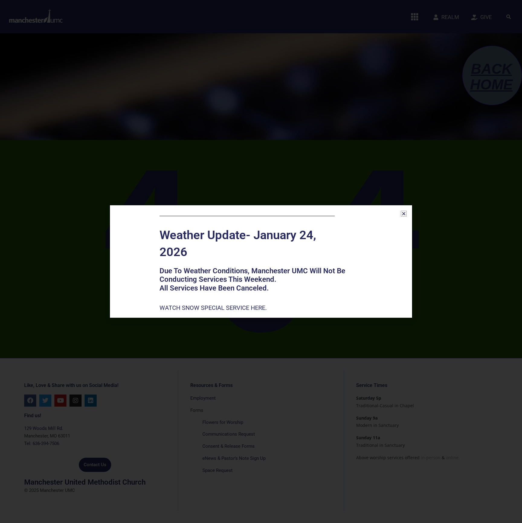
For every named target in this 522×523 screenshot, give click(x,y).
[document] (261, 261)
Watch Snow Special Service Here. (214, 307)
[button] (403, 213)
